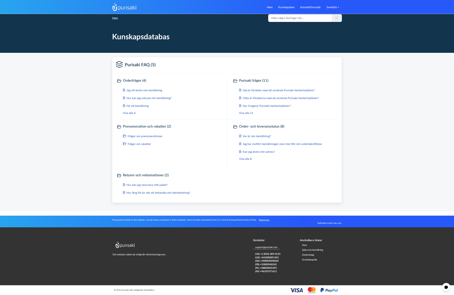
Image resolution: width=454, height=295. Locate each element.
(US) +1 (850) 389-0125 (268, 254)
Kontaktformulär (310, 7)
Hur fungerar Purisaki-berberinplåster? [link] (267, 106)
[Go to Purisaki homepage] (124, 7)
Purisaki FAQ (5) (140, 65)
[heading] (171, 81)
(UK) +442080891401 (267, 258)
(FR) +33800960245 (266, 264)
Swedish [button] (331, 7)
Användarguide (309, 260)
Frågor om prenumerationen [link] (145, 136)
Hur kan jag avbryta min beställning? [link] (148, 98)
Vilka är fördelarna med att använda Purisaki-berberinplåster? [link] (281, 98)
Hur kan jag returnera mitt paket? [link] (147, 185)
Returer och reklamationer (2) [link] (146, 175)
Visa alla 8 (245, 159)
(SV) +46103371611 (266, 271)
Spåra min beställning (312, 250)
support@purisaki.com (266, 247)
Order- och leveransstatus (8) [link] (261, 126)
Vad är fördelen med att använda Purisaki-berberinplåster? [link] (279, 90)
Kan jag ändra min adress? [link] (259, 151)
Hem (270, 7)
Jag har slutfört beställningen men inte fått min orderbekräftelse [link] (282, 144)
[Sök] (337, 18)
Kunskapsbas (286, 7)
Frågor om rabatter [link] (139, 144)
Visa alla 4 (129, 113)
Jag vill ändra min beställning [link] (144, 90)
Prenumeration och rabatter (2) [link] (147, 126)
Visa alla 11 (246, 113)
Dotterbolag (308, 255)
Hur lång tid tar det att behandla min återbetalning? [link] (158, 192)
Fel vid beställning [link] (137, 106)
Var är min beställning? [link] (257, 136)
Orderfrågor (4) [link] (134, 80)
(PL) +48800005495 (266, 268)
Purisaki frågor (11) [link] (253, 80)
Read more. (264, 220)
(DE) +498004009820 (267, 261)
